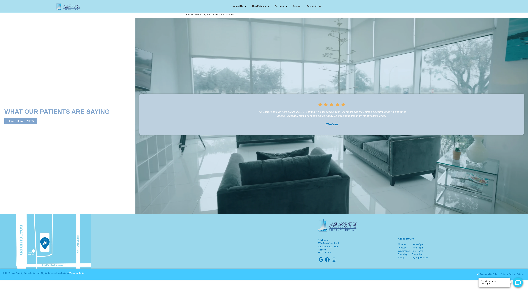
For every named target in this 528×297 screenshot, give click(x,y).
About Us (238, 6)
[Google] (321, 259)
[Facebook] (327, 259)
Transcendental (77, 273)
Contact (297, 6)
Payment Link (314, 6)
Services (279, 6)
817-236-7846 (324, 252)
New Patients (259, 6)
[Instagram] (334, 259)
